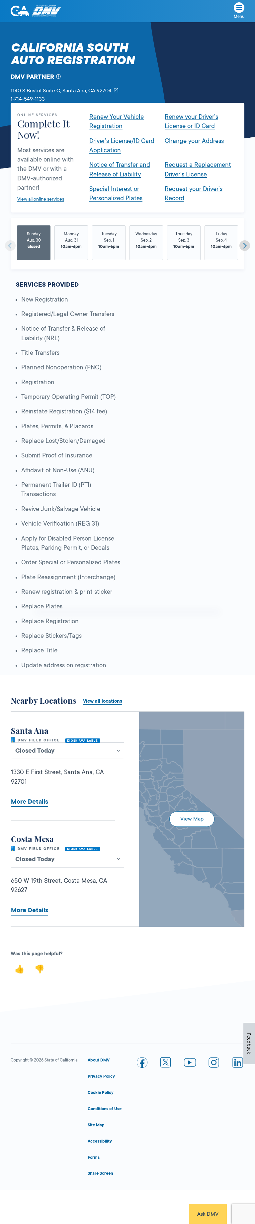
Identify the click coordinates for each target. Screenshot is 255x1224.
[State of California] (20, 11)
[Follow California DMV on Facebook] (142, 1064)
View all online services (40, 199)
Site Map (96, 1125)
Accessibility (100, 1141)
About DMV (99, 1060)
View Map (192, 819)
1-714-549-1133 (28, 99)
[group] (33, 243)
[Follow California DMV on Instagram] (213, 1064)
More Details (29, 801)
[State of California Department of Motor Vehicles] (46, 11)
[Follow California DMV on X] (166, 1064)
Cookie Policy (101, 1092)
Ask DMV (207, 1214)
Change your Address (194, 141)
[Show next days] (244, 245)
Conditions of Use (105, 1108)
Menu (239, 16)
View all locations (102, 701)
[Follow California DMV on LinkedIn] (237, 1064)
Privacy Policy (101, 1076)
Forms (94, 1157)
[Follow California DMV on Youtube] (190, 1064)
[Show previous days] (10, 245)
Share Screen (100, 1173)
